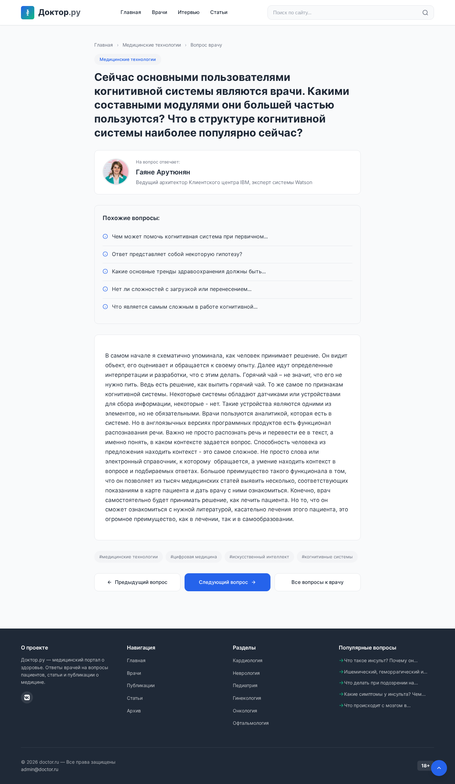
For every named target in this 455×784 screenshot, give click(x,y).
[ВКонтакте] (27, 697)
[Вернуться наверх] (439, 768)
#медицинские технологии (128, 556)
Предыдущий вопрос (141, 582)
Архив (134, 710)
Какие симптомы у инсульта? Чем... (385, 694)
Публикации (141, 685)
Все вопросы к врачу (317, 582)
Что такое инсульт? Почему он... (381, 660)
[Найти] (425, 13)
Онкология (245, 710)
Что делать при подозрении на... (381, 682)
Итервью (189, 12)
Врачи (159, 12)
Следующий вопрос (223, 582)
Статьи (219, 12)
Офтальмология (251, 723)
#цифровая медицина (194, 556)
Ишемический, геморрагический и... (385, 671)
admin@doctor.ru (39, 769)
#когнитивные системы (327, 556)
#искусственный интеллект (259, 556)
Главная (131, 12)
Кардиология (247, 660)
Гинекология (247, 698)
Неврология (246, 673)
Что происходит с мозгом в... (377, 705)
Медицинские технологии (152, 45)
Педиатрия (245, 685)
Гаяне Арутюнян (163, 172)
